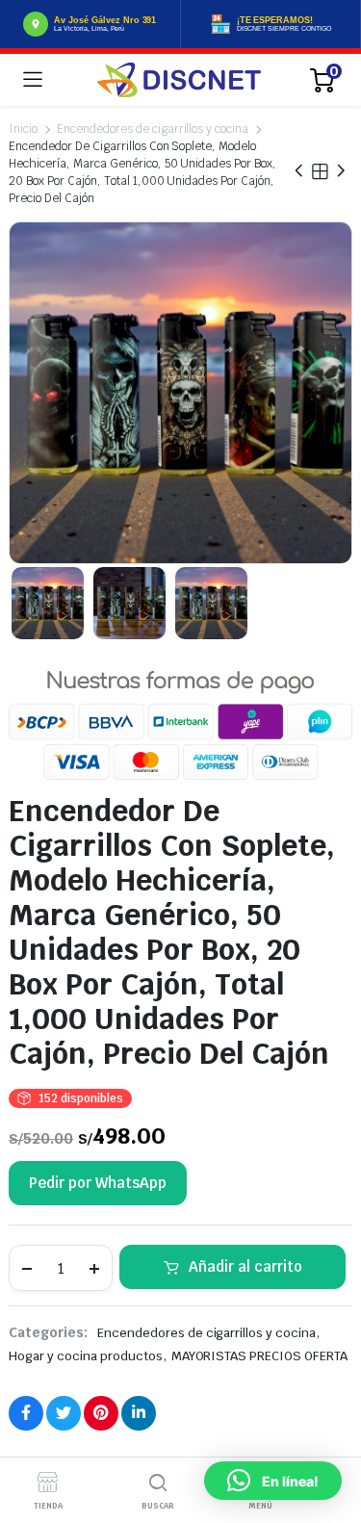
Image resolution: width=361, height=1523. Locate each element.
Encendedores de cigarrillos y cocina (152, 129)
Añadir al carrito (245, 1266)
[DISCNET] (179, 80)
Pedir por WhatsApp (97, 1183)
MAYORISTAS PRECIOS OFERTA (259, 1356)
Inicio (23, 129)
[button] (273, 1480)
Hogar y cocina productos (85, 1356)
